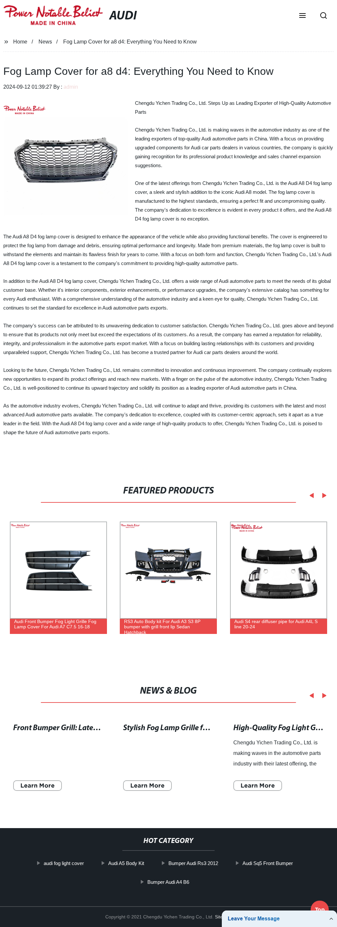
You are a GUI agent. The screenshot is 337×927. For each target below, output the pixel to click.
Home (20, 42)
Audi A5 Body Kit (126, 863)
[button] (302, 16)
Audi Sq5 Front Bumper (268, 863)
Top (320, 908)
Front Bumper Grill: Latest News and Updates (88, 729)
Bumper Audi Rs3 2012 (193, 863)
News (45, 42)
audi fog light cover (64, 863)
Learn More (37, 785)
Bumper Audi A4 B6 (168, 881)
